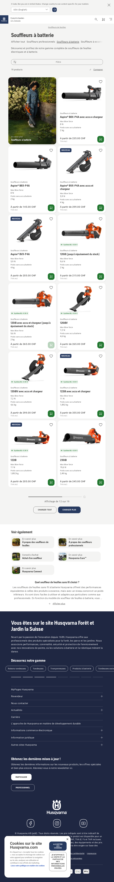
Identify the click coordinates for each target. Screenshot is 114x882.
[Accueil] (4, 19)
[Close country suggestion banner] (109, 5)
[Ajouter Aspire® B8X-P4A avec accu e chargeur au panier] (100, 139)
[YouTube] (83, 823)
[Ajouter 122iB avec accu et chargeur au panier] (100, 413)
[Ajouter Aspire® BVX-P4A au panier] (51, 276)
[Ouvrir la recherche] (96, 19)
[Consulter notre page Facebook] (30, 823)
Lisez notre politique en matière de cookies (28, 866)
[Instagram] (57, 823)
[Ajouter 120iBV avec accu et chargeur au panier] (51, 413)
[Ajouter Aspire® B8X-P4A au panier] (51, 207)
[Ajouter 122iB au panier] (51, 482)
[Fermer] (67, 839)
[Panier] (103, 19)
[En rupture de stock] (51, 345)
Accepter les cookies (57, 846)
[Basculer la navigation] (110, 19)
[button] (100, 82)
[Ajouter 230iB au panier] (100, 482)
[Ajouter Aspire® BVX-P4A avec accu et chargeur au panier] (100, 207)
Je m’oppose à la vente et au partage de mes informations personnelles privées (58, 861)
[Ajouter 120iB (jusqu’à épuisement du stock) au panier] (100, 276)
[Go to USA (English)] (54, 10)
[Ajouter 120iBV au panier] (100, 345)
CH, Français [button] (16, 21)
